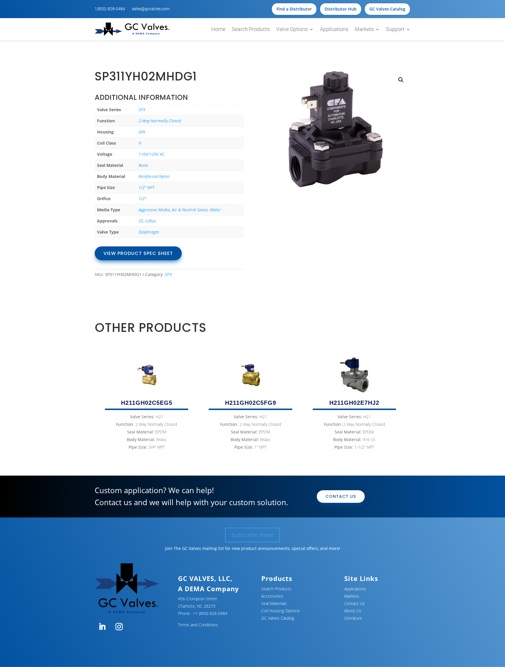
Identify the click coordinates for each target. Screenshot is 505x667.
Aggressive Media (154, 209)
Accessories (272, 596)
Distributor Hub (341, 9)
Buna (143, 165)
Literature (353, 618)
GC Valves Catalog (387, 9)
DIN (142, 132)
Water (215, 209)
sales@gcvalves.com (151, 8)
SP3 (142, 109)
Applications (334, 29)
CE (141, 221)
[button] (401, 80)
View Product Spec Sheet (138, 253)
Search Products (251, 29)
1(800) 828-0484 (110, 8)
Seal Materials (274, 603)
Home (218, 29)
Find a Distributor (294, 9)
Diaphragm (149, 232)
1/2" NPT (147, 187)
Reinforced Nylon (154, 176)
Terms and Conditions (198, 624)
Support (395, 29)
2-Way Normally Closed (160, 121)
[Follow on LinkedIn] (102, 627)
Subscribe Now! (252, 535)
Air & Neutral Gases (190, 209)
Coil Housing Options (280, 610)
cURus (150, 221)
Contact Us (341, 496)
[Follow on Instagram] (119, 627)
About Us (352, 610)
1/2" (142, 198)
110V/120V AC (152, 154)
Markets (364, 29)
